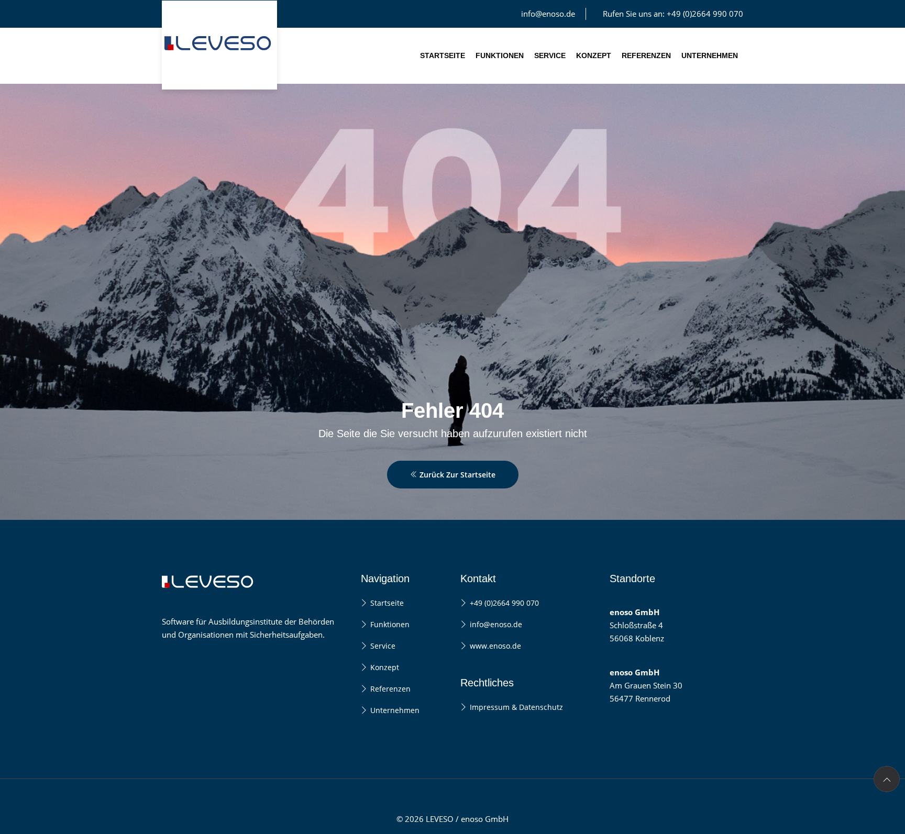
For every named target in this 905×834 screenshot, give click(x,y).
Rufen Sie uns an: (673, 13)
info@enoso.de (548, 13)
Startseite (442, 55)
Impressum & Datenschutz (516, 707)
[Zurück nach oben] (887, 779)
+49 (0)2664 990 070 (504, 603)
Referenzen (646, 55)
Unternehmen (709, 55)
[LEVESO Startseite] (219, 45)
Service (550, 55)
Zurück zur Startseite (456, 475)
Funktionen (500, 55)
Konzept (593, 55)
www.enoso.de (495, 646)
